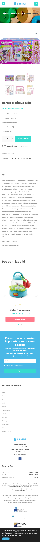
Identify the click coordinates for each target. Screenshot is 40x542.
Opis (3, 174)
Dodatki (4, 406)
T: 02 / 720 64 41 (20, 452)
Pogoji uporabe (6, 421)
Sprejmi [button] (6, 539)
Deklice (4, 396)
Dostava (4, 417)
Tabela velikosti (6, 410)
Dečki (3, 399)
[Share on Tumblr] (20, 158)
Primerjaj (25, 146)
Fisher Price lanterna (20, 310)
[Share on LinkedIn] (17, 158)
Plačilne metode (6, 431)
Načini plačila (5, 424)
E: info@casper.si (20, 454)
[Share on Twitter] (14, 158)
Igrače (3, 403)
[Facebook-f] (20, 458)
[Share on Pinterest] (26, 158)
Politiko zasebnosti (18, 365)
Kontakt (4, 413)
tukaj (22, 490)
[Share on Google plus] (23, 158)
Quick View (16, 305)
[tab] (3, 175)
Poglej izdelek (20, 319)
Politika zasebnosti (7, 428)
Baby (3, 392)
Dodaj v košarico (23, 139)
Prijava (20, 371)
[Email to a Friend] (29, 158)
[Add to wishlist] (20, 305)
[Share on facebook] (12, 158)
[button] (3, 3)
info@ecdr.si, (17, 486)
